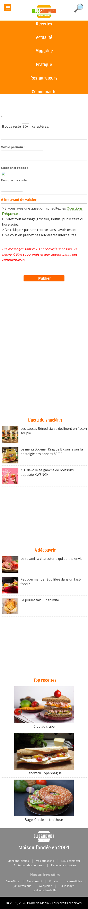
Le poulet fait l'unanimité (39, 600)
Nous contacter (70, 861)
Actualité (44, 37)
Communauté (44, 91)
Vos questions (45, 861)
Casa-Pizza (12, 881)
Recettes (44, 23)
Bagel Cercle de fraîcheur (44, 819)
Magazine (44, 50)
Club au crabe (44, 726)
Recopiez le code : (14, 180)
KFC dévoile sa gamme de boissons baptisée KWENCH (47, 472)
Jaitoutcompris (22, 886)
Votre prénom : (13, 147)
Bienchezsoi (34, 881)
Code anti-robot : (14, 168)
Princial (53, 881)
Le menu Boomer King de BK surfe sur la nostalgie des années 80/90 (51, 451)
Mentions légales (18, 861)
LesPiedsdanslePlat (45, 890)
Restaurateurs (44, 77)
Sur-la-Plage (66, 886)
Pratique (44, 64)
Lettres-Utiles (74, 881)
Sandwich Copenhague (44, 773)
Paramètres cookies (63, 865)
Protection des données (29, 865)
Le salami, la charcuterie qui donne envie (51, 558)
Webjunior (45, 886)
